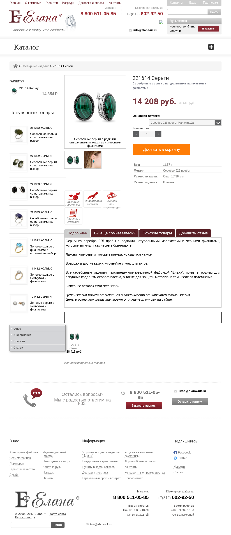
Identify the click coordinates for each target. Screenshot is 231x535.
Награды (68, 3)
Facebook (184, 452)
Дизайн (14, 474)
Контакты (115, 3)
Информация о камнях (93, 202)
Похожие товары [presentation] (157, 233)
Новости (19, 341)
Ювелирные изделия (35, 66)
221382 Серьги (41, 156)
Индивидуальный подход (54, 454)
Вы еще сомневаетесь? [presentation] (114, 233)
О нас (17, 328)
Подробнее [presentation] (77, 233)
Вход (192, 2)
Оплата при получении (112, 203)
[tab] (77, 233)
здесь (114, 286)
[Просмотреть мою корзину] (209, 29)
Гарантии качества (73, 220)
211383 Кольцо (41, 212)
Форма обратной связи (140, 461)
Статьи (18, 347)
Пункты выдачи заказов (98, 467)
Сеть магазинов (20, 458)
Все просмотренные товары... (86, 363)
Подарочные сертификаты (100, 461)
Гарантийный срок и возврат (101, 478)
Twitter (182, 458)
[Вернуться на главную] (15, 66)
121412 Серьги (41, 296)
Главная (15, 3)
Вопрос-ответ (134, 478)
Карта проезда (25, 517)
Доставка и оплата (91, 3)
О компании (33, 3)
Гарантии (52, 3)
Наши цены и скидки (56, 461)
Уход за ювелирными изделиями (139, 454)
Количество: (141, 128)
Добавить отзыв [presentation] (193, 233)
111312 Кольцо (41, 240)
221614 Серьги (74, 346)
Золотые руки (52, 467)
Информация (22, 335)
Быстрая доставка (73, 203)
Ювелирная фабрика (23, 452)
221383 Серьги (41, 184)
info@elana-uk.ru (145, 30)
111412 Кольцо (41, 268)
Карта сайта (57, 514)
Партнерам (210, 2)
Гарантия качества (22, 469)
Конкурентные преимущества (145, 472)
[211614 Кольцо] (14, 91)
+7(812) (145, 14)
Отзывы (48, 478)
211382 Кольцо (41, 127)
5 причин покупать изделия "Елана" (101, 454)
